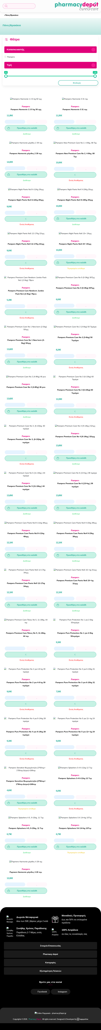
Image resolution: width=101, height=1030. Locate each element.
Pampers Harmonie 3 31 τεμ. (75, 109)
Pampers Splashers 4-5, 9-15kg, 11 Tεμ (26, 828)
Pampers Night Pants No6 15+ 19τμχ (75, 244)
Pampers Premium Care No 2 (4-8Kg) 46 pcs (26, 387)
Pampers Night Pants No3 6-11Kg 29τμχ (26, 200)
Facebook (42, 992)
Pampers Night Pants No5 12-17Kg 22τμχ (26, 244)
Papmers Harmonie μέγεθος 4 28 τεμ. (26, 872)
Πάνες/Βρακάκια (11, 15)
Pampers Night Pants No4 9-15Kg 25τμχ (75, 200)
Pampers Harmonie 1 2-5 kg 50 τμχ (26, 109)
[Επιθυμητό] (37, 122)
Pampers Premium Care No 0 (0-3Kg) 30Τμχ (75, 288)
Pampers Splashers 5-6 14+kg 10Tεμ (75, 828)
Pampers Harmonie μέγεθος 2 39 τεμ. (26, 153)
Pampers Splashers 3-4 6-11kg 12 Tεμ (75, 778)
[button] (19, 6)
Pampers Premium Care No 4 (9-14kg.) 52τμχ (75, 436)
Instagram (62, 992)
